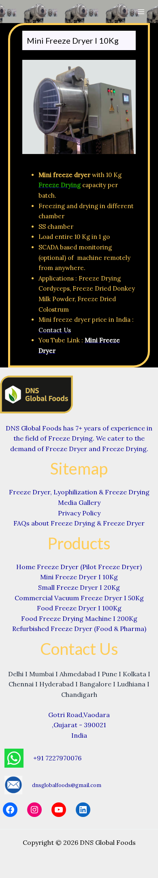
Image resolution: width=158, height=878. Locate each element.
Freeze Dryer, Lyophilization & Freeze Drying (79, 492)
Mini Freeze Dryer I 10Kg (79, 577)
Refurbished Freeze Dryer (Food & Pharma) (79, 629)
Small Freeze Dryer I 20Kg (79, 587)
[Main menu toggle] (141, 12)
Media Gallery (79, 502)
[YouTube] (58, 809)
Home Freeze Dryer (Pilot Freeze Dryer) (79, 567)
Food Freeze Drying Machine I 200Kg (79, 618)
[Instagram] (34, 809)
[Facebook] (10, 809)
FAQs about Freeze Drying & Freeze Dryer (79, 523)
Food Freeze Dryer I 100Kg (79, 608)
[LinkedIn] (83, 809)
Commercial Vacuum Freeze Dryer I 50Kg (79, 598)
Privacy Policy (79, 513)
